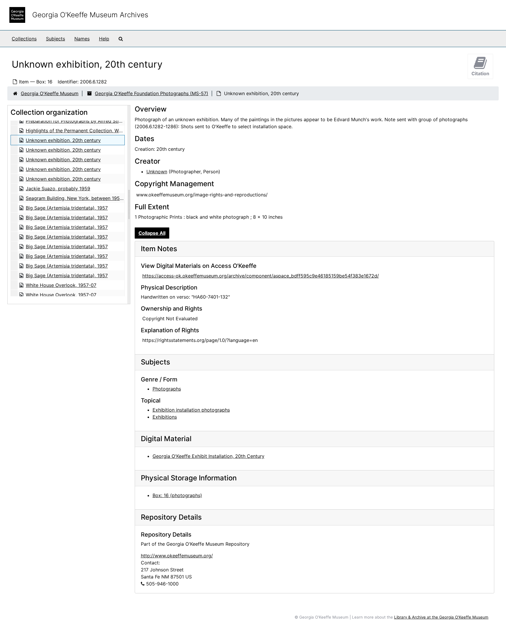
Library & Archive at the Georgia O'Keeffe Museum (441, 617)
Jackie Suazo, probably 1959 (58, 188)
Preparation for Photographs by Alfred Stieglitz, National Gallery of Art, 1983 (111, 121)
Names (82, 39)
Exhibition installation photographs (191, 410)
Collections (24, 39)
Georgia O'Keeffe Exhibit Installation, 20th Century (208, 456)
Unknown (156, 171)
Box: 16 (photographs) (177, 495)
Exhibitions (165, 417)
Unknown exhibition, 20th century (63, 140)
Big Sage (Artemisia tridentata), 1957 (67, 208)
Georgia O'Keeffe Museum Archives (90, 15)
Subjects (55, 39)
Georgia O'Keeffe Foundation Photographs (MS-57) (151, 93)
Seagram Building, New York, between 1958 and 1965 (85, 198)
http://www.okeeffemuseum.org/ (177, 556)
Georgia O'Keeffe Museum (49, 93)
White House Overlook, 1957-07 (61, 285)
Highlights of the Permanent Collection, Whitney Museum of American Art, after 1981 (120, 130)
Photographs (167, 389)
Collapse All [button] (152, 233)
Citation (480, 73)
